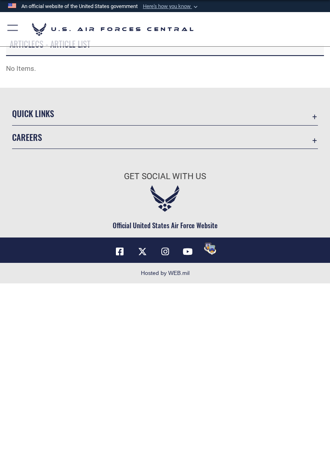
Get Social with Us (165, 176)
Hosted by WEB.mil (165, 273)
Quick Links (33, 113)
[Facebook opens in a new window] (120, 252)
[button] (171, 6)
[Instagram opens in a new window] (165, 252)
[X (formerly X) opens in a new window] (142, 252)
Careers (27, 137)
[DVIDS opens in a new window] (210, 249)
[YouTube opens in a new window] (188, 252)
